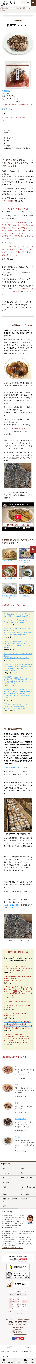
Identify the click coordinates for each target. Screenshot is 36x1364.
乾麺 (4, 1187)
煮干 (4, 1178)
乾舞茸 (17, 905)
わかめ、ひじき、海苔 (28, 1188)
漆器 (4, 1206)
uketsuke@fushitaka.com (20, 1334)
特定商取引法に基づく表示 (9, 1351)
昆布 (22, 1173)
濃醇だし (24, 1168)
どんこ (6, 905)
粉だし (23, 1182)
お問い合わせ (27, 1347)
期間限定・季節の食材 (10, 1200)
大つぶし (27, 902)
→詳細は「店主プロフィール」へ (12, 1248)
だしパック (7, 1173)
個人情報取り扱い (27, 1351)
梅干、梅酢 (25, 1194)
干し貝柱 (6, 1182)
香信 (11, 905)
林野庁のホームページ (13, 767)
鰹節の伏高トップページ (7, 8)
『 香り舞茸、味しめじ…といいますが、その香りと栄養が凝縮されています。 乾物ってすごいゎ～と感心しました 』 (18, 706)
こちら (28, 495)
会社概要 (9, 1347)
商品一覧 (18, 8)
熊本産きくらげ (13, 908)
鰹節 (4, 1168)
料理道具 (24, 1199)
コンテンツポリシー (9, 1356)
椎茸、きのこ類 (27, 8)
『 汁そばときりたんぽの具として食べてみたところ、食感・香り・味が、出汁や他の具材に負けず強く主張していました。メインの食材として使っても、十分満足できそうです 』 (18, 694)
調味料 (5, 1194)
